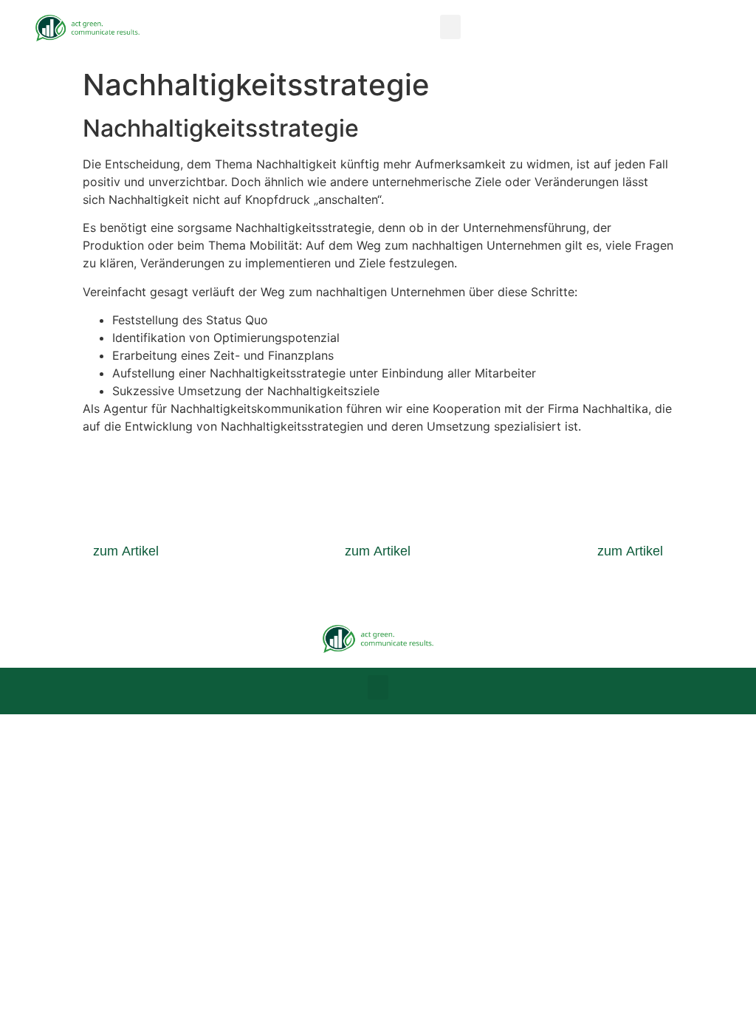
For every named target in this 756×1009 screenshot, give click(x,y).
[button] (450, 27)
